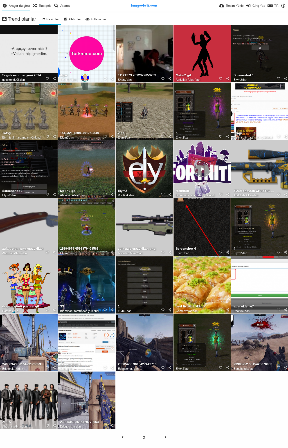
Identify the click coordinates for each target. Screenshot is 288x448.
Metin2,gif (67, 191)
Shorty (122, 79)
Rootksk (65, 79)
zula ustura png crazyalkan (23, 248)
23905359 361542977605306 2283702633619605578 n (81, 422)
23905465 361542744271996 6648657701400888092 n (139, 364)
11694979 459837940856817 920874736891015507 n (81, 248)
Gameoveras (184, 311)
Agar (63, 75)
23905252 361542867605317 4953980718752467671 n (254, 364)
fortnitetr (182, 191)
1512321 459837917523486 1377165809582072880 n (81, 133)
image (238, 133)
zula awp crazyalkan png (137, 248)
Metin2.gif (183, 75)
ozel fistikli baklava (190, 306)
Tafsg (6, 133)
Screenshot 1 (244, 75)
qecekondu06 (11, 79)
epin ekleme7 (244, 306)
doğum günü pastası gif (20, 306)
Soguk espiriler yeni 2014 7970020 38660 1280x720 (23, 75)
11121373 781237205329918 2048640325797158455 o (139, 75)
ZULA (6, 422)
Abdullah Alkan (185, 79)
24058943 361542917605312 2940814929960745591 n (23, 364)
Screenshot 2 (12, 191)
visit (121, 133)
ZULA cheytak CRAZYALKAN (254, 191)
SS (62, 306)
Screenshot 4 (186, 248)
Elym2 (238, 79)
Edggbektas (10, 368)
